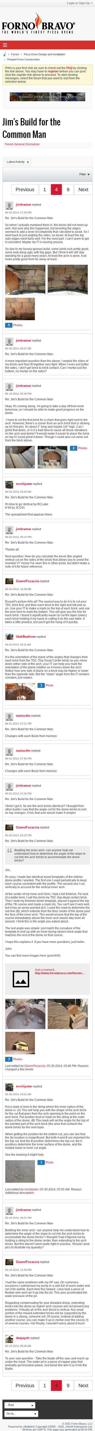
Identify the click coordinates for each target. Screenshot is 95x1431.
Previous (25, 189)
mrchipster (24, 484)
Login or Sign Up (78, 3)
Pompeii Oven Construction (23, 59)
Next (83, 189)
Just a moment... (45, 970)
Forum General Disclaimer (22, 144)
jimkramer (23, 204)
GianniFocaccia (27, 581)
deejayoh (22, 1338)
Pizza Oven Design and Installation (44, 54)
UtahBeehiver (26, 636)
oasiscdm (23, 715)
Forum (15, 54)
